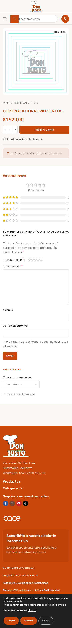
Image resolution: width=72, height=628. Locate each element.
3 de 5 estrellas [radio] (35, 259)
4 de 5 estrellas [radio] (38, 259)
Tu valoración (13, 266)
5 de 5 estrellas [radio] (41, 259)
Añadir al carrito (44, 129)
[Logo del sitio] (36, 6)
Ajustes (46, 620)
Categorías (11, 488)
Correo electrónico (15, 326)
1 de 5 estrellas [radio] (29, 259)
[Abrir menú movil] (4, 19)
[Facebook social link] (5, 503)
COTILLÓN (20, 103)
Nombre (8, 310)
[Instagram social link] (12, 503)
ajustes (32, 610)
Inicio (6, 103)
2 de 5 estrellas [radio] (32, 259)
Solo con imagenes (19, 377)
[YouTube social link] (19, 503)
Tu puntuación (13, 259)
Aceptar (11, 620)
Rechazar (28, 620)
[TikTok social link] (25, 503)
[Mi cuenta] (65, 19)
